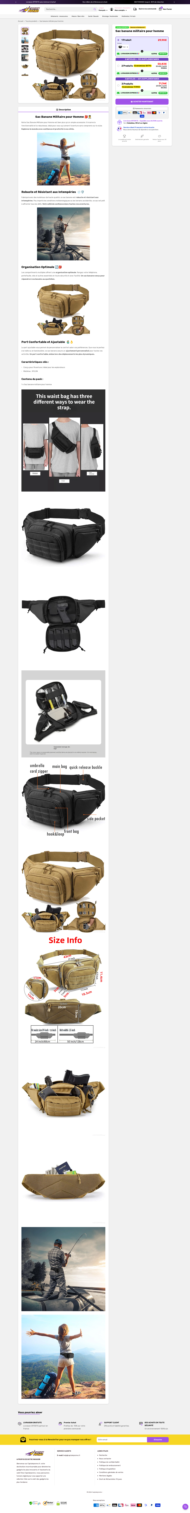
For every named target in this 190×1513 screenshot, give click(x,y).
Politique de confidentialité (109, 1462)
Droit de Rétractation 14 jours (110, 1479)
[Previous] (16, 2)
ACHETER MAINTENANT (143, 102)
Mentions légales (105, 1476)
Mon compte (120, 10)
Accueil (20, 21)
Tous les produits (31, 21)
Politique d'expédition (107, 1469)
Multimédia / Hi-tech (128, 16)
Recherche (103, 1455)
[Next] (174, 2)
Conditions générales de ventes (111, 1472)
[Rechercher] (95, 9)
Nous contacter (105, 1459)
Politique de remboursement (110, 1465)
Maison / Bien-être (78, 16)
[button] (142, 47)
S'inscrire (158, 1440)
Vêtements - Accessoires (59, 16)
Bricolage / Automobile (110, 16)
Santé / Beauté (93, 16)
